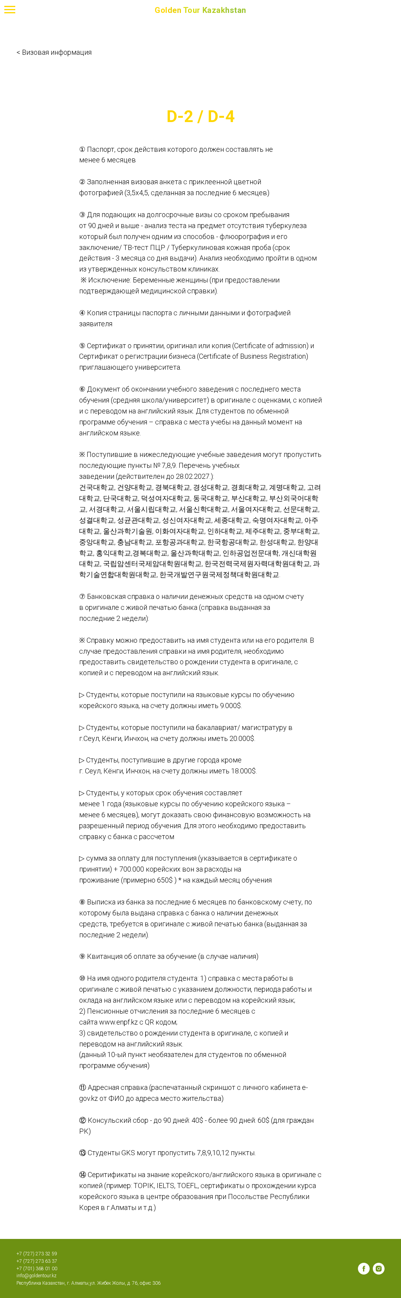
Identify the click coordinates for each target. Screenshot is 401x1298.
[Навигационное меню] (9, 10)
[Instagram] (379, 1269)
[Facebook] (364, 1269)
